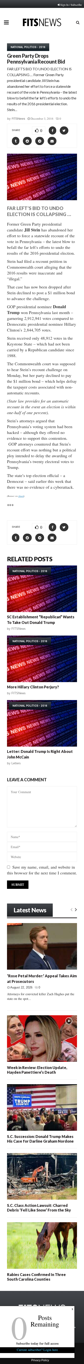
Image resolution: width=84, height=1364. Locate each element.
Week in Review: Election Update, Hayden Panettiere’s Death (37, 1069)
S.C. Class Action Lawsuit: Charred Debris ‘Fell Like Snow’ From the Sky (39, 1207)
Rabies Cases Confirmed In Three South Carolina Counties (36, 1276)
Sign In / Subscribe (71, 5)
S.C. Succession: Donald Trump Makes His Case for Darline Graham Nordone (40, 1138)
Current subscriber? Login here (37, 1349)
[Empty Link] (71, 909)
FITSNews (18, 118)
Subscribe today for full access (37, 1343)
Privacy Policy (40, 1360)
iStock (21, 495)
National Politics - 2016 (28, 47)
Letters (16, 763)
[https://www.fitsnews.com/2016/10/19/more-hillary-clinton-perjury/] (42, 659)
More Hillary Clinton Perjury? (33, 687)
